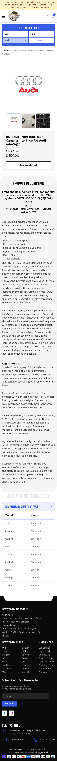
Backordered (28, 165)
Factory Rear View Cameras (15, 621)
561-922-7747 (48, 739)
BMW (4, 651)
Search (41, 40)
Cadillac (25, 651)
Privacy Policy (45, 658)
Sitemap (43, 672)
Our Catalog (45, 648)
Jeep (24, 661)
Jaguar (5, 661)
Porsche (26, 668)
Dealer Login (45, 651)
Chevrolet (26, 654)
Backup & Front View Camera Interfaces (21, 618)
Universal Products (11, 625)
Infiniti (5, 658)
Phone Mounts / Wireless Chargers (19, 628)
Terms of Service (47, 661)
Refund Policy (45, 668)
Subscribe (10, 704)
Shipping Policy (46, 665)
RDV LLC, (22, 749)
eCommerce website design (22, 752)
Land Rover (7, 665)
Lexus (25, 665)
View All (5, 635)
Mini (4, 672)
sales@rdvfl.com (17, 739)
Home (5, 50)
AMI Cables (7, 615)
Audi (4, 648)
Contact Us (44, 654)
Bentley (26, 648)
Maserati (6, 668)
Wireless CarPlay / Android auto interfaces (22, 632)
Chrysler (6, 654)
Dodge (25, 658)
